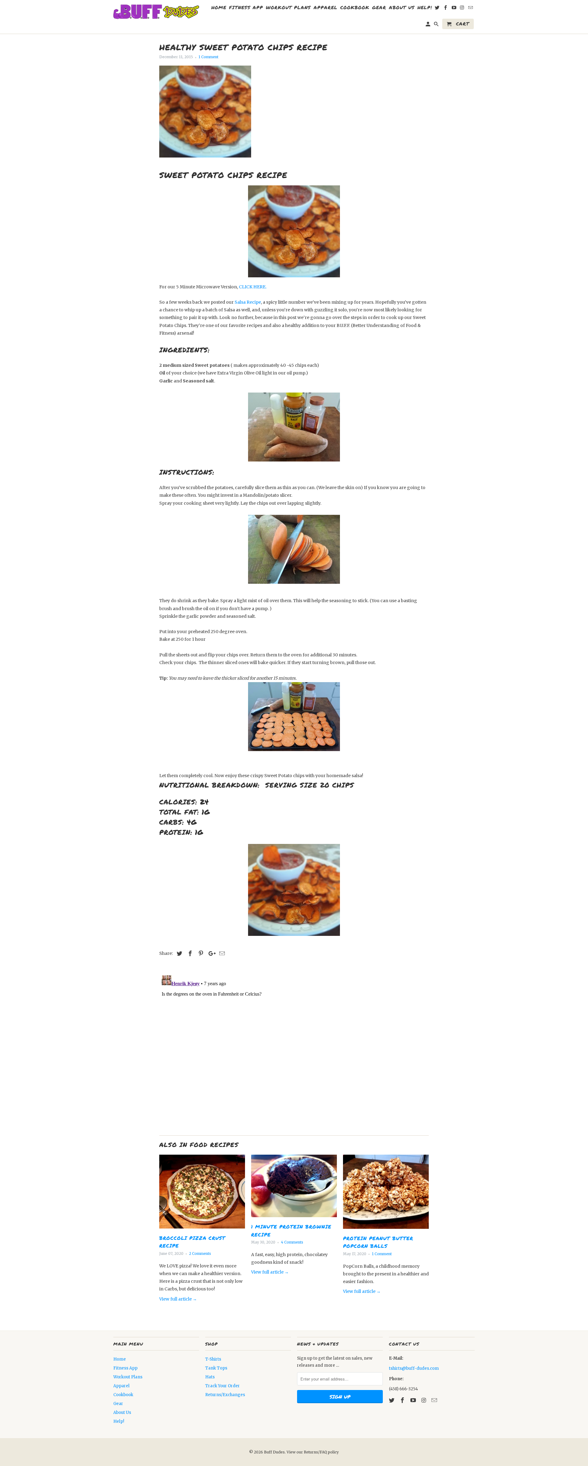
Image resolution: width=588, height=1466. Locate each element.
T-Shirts (213, 1359)
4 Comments (292, 1242)
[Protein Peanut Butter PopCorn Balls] (386, 1230)
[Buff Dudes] (156, 12)
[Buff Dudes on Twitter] (392, 1400)
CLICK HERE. (252, 287)
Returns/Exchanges (225, 1394)
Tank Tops (216, 1368)
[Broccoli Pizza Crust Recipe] (202, 1230)
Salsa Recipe (248, 302)
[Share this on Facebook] (189, 953)
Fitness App (125, 1368)
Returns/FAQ (316, 1452)
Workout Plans (127, 1377)
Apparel (121, 1385)
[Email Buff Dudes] (435, 1400)
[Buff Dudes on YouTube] (413, 1400)
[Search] (436, 25)
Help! (118, 1421)
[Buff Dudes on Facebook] (403, 1400)
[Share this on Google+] (210, 953)
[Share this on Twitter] (178, 953)
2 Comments (200, 1253)
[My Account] (428, 25)
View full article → (178, 1299)
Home (119, 1359)
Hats (210, 1377)
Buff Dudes (274, 1452)
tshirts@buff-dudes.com (414, 1368)
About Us (122, 1412)
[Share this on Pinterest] (200, 953)
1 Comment (208, 57)
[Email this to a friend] (221, 953)
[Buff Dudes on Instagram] (424, 1400)
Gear (118, 1403)
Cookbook (123, 1394)
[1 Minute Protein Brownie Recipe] (294, 1218)
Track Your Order (222, 1385)
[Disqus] (294, 1049)
